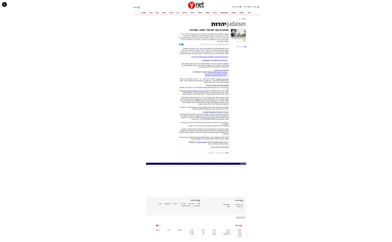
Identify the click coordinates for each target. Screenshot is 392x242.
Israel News (226, 204)
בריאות (228, 230)
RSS (228, 206)
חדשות (239, 230)
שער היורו (182, 203)
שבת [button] (201, 48)
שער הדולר (191, 203)
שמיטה (218, 152)
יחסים (192, 230)
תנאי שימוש (240, 206)
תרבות (239, 236)
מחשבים (228, 232)
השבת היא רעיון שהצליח (222, 79)
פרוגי (168, 230)
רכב (204, 234)
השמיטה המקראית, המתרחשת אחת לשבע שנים (195, 91)
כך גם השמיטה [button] (199, 99)
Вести (158, 230)
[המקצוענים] (241, 218)
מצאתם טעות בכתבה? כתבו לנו (220, 147)
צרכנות (214, 234)
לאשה (192, 234)
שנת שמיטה (211, 152)
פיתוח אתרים (196, 206)
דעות (214, 232)
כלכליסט (179, 230)
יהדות (244, 19)
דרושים (175, 203)
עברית (160, 203)
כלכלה (239, 232)
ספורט (239, 234)
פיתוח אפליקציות (186, 206)
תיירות (203, 230)
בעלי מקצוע (168, 203)
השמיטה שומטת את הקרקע (207, 117)
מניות (198, 203)
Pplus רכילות (226, 234)
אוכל (203, 232)
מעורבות (191, 232)
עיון (240, 19)
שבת (222, 152)
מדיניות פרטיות (239, 204)
